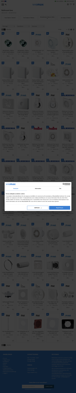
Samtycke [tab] (15, 188)
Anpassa (37, 207)
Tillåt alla (59, 207)
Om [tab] (60, 188)
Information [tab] (38, 188)
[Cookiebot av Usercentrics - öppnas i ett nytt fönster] (63, 184)
